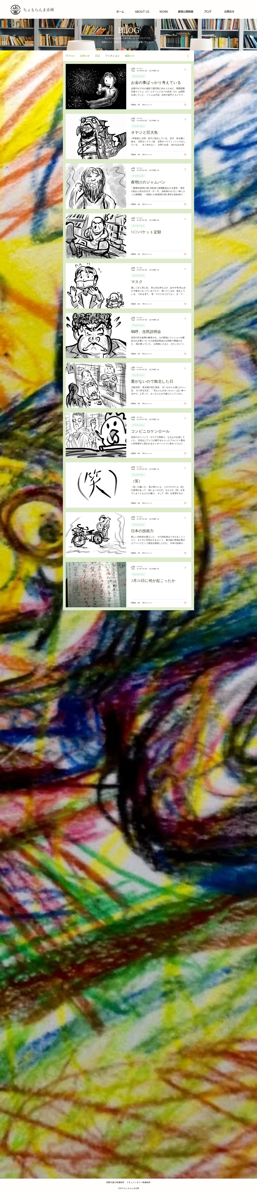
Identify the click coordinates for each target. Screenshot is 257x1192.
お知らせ (85, 55)
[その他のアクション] (186, 69)
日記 (97, 55)
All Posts (70, 55)
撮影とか (130, 55)
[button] (188, 56)
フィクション (112, 55)
